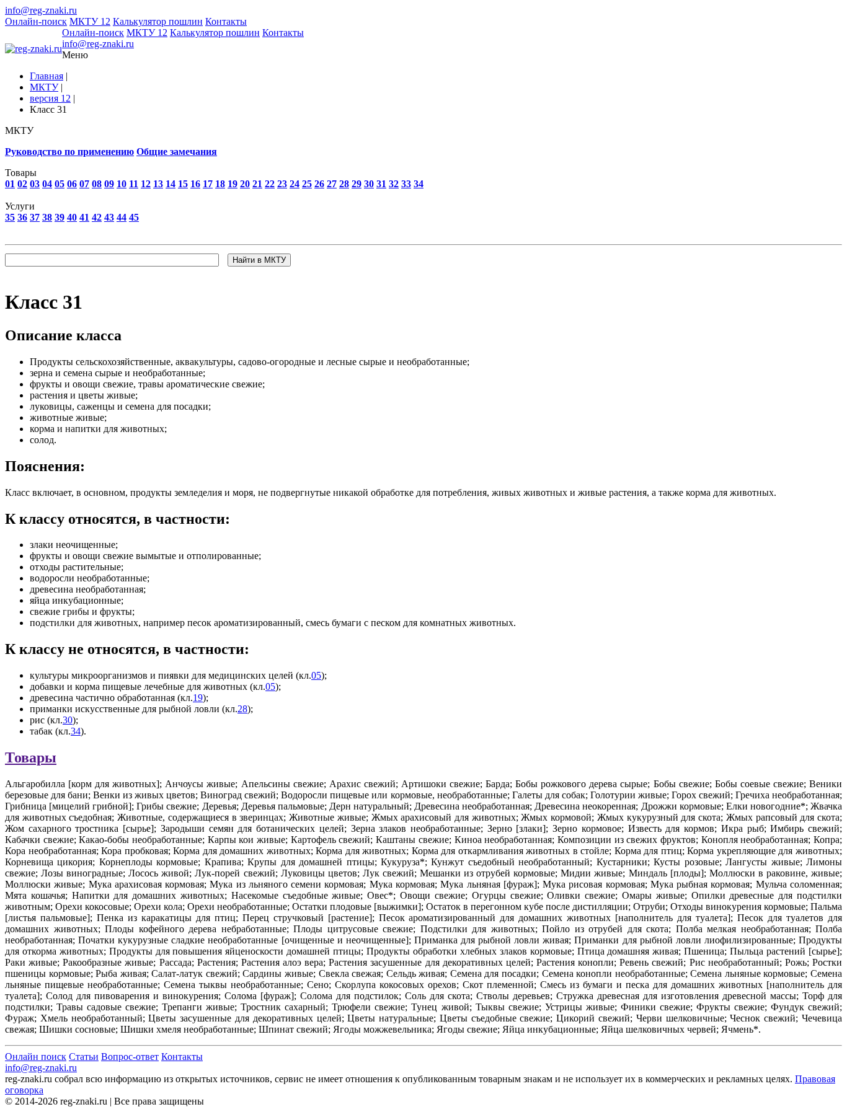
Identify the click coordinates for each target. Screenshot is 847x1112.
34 (76, 731)
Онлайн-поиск (36, 21)
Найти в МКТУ (259, 260)
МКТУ (44, 87)
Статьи (84, 1056)
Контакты (226, 21)
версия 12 (50, 98)
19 (198, 697)
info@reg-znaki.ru (41, 10)
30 (68, 720)
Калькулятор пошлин (158, 21)
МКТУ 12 (89, 21)
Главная (46, 76)
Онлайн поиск (35, 1056)
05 (316, 675)
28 (242, 709)
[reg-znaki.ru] (33, 49)
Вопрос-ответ (130, 1056)
